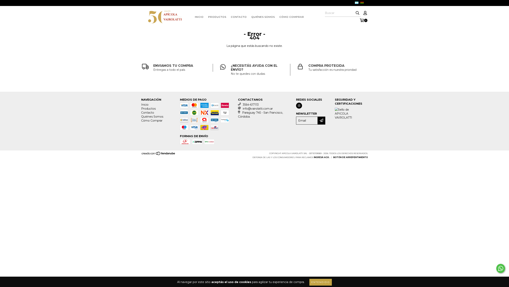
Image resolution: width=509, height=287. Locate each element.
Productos (217, 16)
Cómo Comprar (291, 16)
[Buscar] (357, 13)
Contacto (239, 16)
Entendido (320, 282)
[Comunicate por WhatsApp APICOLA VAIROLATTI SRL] (500, 268)
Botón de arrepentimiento (350, 157)
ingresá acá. (321, 157)
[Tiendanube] (158, 154)
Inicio (199, 16)
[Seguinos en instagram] (299, 106)
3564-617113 (251, 104)
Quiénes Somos (263, 16)
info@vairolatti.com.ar (258, 108)
